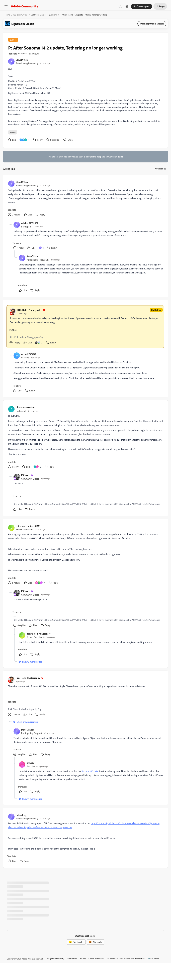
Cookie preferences (96, 958)
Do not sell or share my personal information (126, 958)
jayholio (31, 762)
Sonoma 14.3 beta (89, 771)
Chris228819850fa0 (25, 407)
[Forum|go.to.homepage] (24, 6)
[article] (85, 198)
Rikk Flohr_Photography (29, 309)
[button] (6, 7)
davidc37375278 (28, 353)
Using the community (55, 958)
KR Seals (25, 475)
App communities (20, 14)
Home (7, 14)
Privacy (83, 958)
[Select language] (127, 6)
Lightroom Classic (38, 14)
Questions (53, 14)
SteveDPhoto (22, 59)
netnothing (21, 815)
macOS (13, 132)
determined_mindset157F (28, 526)
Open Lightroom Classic (152, 23)
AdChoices (154, 958)
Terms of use (72, 958)
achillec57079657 (29, 223)
